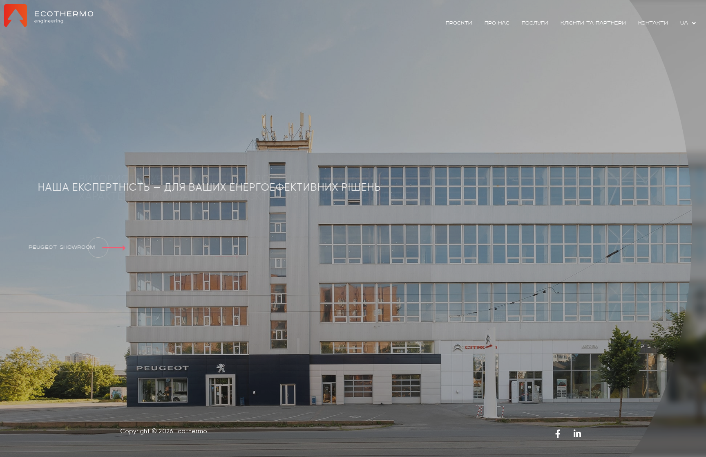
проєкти (459, 23)
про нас (497, 23)
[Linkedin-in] (577, 433)
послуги (535, 23)
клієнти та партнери (593, 23)
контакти (653, 23)
